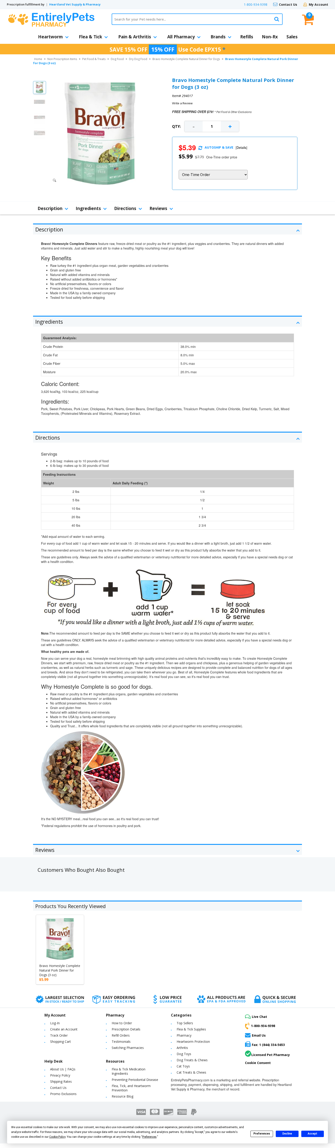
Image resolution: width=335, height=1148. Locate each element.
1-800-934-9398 (255, 4)
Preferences (261, 1133)
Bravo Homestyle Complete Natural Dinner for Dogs (186, 59)
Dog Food (117, 59)
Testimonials (121, 1041)
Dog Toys (184, 1054)
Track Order (59, 1035)
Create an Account (63, 1029)
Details (241, 147)
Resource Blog (122, 1096)
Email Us (259, 1035)
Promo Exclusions (63, 1094)
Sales (292, 37)
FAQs (71, 1069)
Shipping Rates (61, 1081)
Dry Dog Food (138, 59)
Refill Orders (121, 1035)
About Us (57, 1069)
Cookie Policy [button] (57, 1136)
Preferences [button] (149, 1136)
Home (38, 59)
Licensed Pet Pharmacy (270, 1055)
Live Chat (259, 1016)
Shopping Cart (60, 1041)
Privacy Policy (60, 1075)
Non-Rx (270, 37)
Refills (246, 37)
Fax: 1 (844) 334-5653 (268, 1045)
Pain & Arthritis (134, 37)
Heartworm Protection (193, 1041)
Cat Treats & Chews (191, 1072)
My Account (318, 4)
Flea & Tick (90, 37)
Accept (312, 1133)
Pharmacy (184, 1035)
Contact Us (288, 4)
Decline (287, 1133)
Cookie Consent (258, 1063)
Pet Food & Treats (94, 59)
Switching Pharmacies (128, 1048)
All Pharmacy (181, 37)
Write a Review (182, 103)
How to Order (122, 1023)
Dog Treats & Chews (192, 1060)
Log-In (55, 1023)
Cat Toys (183, 1066)
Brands (218, 37)
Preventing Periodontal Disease (135, 1079)
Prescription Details (126, 1029)
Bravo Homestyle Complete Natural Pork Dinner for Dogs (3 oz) (59, 970)
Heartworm (50, 37)
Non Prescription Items (62, 59)
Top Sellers (185, 1023)
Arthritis (182, 1048)
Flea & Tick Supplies (191, 1029)
